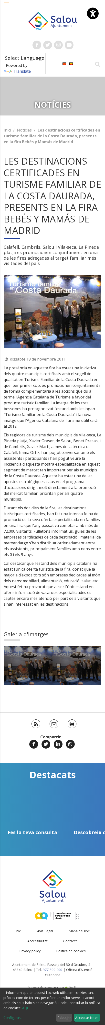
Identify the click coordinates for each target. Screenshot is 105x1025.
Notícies (24, 130)
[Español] (71, 63)
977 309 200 (52, 969)
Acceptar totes (86, 1017)
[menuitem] (64, 63)
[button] (7, 6)
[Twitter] (46, 744)
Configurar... (12, 1017)
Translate (22, 71)
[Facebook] (33, 744)
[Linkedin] (58, 744)
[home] (52, 20)
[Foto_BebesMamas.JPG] (28, 665)
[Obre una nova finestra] (36, 45)
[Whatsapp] (70, 744)
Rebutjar (64, 1017)
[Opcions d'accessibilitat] (93, 13)
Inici (7, 130)
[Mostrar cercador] (97, 64)
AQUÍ (26, 1008)
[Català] (64, 63)
